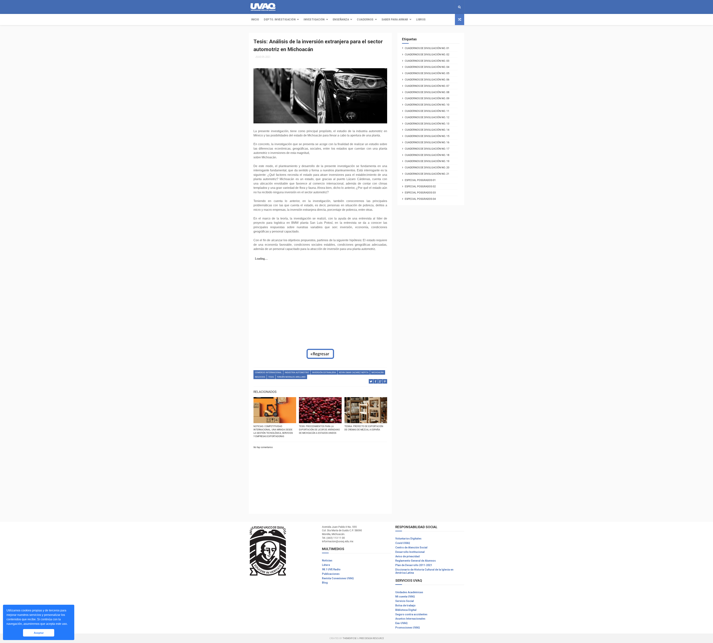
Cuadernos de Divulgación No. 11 (427, 110)
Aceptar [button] (39, 632)
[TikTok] (450, 7)
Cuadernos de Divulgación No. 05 (427, 73)
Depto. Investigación (280, 19)
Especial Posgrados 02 (420, 186)
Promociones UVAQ (407, 627)
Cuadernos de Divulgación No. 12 (427, 117)
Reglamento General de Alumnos (415, 560)
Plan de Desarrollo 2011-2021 (413, 565)
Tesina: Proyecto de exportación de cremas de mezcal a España (363, 428)
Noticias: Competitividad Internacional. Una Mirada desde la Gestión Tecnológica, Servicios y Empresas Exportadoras (273, 431)
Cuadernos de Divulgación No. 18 (427, 155)
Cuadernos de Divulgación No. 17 (427, 148)
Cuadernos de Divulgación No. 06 (427, 79)
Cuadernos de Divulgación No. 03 (427, 60)
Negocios (260, 377)
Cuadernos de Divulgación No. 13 (427, 123)
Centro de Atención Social (411, 547)
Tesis (271, 377)
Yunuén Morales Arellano (291, 377)
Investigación (314, 19)
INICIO (255, 19)
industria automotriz (297, 372)
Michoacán (378, 372)
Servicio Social (404, 601)
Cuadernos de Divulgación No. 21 (427, 173)
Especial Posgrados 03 (420, 192)
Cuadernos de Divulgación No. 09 (427, 98)
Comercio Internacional (268, 372)
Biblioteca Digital (405, 609)
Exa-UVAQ (401, 623)
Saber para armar (395, 19)
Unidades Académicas (409, 592)
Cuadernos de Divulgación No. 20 (427, 167)
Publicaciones (331, 573)
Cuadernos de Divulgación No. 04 (427, 66)
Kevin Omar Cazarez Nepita (353, 372)
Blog (325, 582)
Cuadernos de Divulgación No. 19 (427, 161)
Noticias (327, 560)
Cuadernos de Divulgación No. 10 (427, 104)
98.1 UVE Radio (331, 569)
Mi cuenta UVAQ (405, 596)
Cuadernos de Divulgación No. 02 (427, 54)
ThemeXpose (349, 638)
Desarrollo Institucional (410, 551)
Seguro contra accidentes (411, 614)
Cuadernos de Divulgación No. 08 (427, 92)
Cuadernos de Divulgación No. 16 (427, 142)
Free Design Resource (371, 638)
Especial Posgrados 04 (420, 198)
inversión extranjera (324, 372)
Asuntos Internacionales (410, 618)
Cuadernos (365, 19)
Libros (421, 19)
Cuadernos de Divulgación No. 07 (427, 85)
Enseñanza (341, 19)
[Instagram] (447, 7)
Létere (326, 564)
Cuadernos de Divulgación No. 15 (427, 136)
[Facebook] (444, 7)
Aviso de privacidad (407, 556)
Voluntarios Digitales (408, 538)
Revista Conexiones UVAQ (338, 578)
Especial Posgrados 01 (420, 180)
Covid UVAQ (402, 543)
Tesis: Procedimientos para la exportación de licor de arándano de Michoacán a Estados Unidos (319, 429)
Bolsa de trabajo (405, 605)
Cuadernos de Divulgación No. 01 (427, 48)
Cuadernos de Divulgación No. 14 (427, 129)
